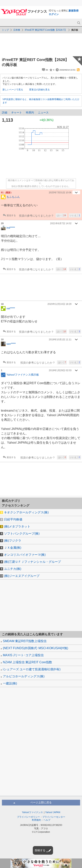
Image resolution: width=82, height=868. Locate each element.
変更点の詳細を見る (39, 89)
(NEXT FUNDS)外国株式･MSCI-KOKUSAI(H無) (35, 648)
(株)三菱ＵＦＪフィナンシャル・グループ (32, 561)
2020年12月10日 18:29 (59, 304)
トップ (5, 30)
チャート (16, 112)
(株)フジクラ (12, 540)
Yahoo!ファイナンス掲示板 (22, 374)
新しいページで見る (12, 89)
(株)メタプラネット (17, 526)
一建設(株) (10, 683)
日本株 (16, 30)
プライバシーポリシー (28, 817)
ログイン (54, 14)
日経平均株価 (13, 519)
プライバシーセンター (53, 817)
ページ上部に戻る (41, 802)
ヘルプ (46, 820)
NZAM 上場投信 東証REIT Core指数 (27, 662)
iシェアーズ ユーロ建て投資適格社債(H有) (31, 669)
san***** (11, 343)
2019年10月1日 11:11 (60, 339)
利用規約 (36, 820)
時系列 (30, 112)
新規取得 (74, 10)
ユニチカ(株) (12, 568)
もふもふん (13, 196)
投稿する (40, 850)
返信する (11, 215)
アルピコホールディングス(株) (23, 676)
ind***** (10, 227)
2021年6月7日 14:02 (61, 223)
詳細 (4, 112)
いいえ (75, 215)
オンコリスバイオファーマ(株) (25, 554)
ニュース (43, 112)
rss (78, 69)
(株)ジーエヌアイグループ (21, 575)
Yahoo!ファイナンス (32, 812)
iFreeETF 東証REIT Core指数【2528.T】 (46, 30)
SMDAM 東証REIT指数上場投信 (25, 641)
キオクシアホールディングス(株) (26, 512)
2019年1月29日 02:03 (60, 370)
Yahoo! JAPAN (52, 812)
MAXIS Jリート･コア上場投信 (23, 655)
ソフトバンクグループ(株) (21, 533)
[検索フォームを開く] (78, 23)
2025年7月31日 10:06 (60, 192)
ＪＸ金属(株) (12, 547)
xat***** (10, 308)
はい (61, 215)
